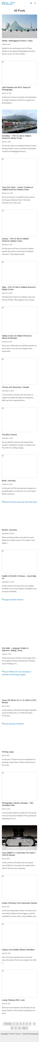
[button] (31, 3)
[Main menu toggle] (35, 3)
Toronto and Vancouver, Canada (15, 387)
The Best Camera (9, 435)
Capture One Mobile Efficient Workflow (18, 950)
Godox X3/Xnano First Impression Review (19, 903)
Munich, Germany (9, 530)
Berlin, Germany (9, 481)
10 (12, 1028)
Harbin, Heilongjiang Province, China (17, 41)
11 (15, 1028)
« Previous (8, 1024)
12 (19, 1028)
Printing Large (8, 752)
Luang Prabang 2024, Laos (13, 1000)
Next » (25, 1028)
